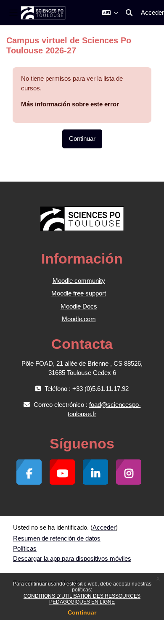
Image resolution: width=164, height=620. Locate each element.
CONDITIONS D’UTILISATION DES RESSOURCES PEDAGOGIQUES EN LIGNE (82, 599)
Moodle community (79, 280)
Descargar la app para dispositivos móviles (72, 558)
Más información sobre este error (70, 104)
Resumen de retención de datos (57, 538)
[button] (110, 12)
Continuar (82, 612)
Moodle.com (79, 318)
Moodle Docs (79, 306)
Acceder (152, 12)
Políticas (25, 548)
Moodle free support (78, 293)
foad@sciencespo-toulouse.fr (104, 409)
